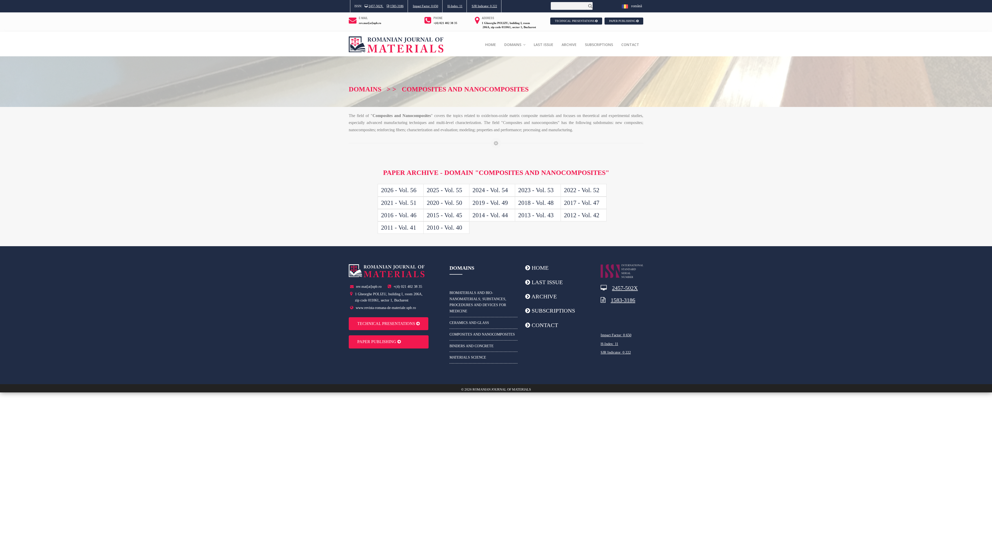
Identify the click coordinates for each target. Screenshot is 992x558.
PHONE (438, 18)
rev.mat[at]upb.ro (370, 23)
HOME (490, 44)
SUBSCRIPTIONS (599, 44)
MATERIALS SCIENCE (468, 357)
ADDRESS (488, 18)
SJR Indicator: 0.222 (484, 6)
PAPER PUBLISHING (622, 20)
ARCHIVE (569, 44)
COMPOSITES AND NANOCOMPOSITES (482, 334)
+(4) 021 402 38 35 (445, 23)
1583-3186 (397, 6)
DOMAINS (513, 44)
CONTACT (630, 44)
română (635, 6)
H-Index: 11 (454, 6)
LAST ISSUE (543, 44)
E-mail (363, 18)
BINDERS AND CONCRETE (472, 346)
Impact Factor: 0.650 (425, 6)
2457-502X (376, 6)
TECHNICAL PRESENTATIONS (575, 20)
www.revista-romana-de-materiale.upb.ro (386, 308)
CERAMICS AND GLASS (469, 323)
